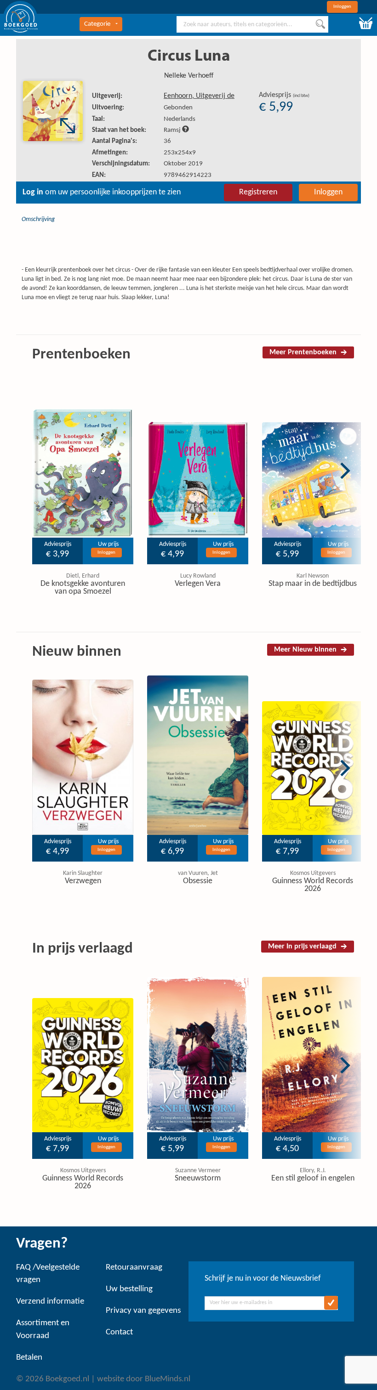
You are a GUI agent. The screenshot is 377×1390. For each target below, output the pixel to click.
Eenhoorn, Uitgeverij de (199, 96)
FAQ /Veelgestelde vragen (48, 1273)
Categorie (97, 24)
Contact (119, 1332)
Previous (18, 470)
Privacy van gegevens (143, 1310)
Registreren (258, 192)
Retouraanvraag (134, 1267)
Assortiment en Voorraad (42, 1329)
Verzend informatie (50, 1301)
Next (345, 470)
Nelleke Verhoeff (188, 75)
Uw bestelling (129, 1289)
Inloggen (342, 6)
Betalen (29, 1357)
